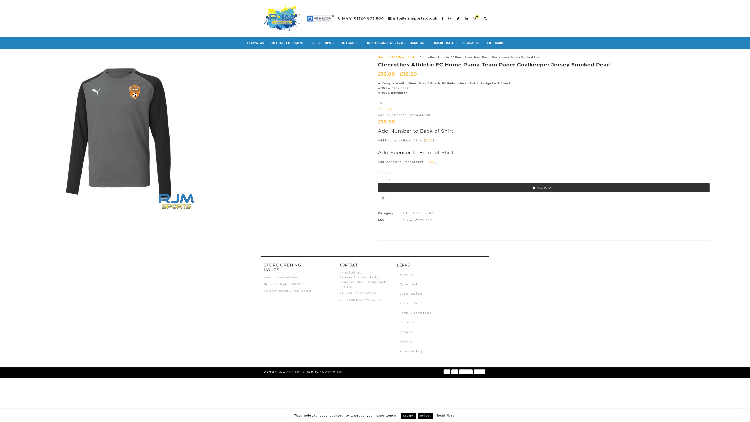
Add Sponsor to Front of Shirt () (406, 162)
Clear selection (389, 109)
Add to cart (546, 187)
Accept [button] (408, 415)
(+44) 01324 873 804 (363, 18)
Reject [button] (425, 415)
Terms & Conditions (416, 312)
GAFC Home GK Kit (403, 57)
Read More (446, 415)
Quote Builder (411, 293)
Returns (406, 332)
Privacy (406, 341)
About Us (407, 274)
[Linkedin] (466, 18)
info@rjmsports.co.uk (415, 18)
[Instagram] (450, 18)
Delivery (407, 322)
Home (382, 57)
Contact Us (409, 303)
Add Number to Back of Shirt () (406, 140)
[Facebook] (442, 18)
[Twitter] (458, 18)
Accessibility (411, 351)
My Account (409, 284)
